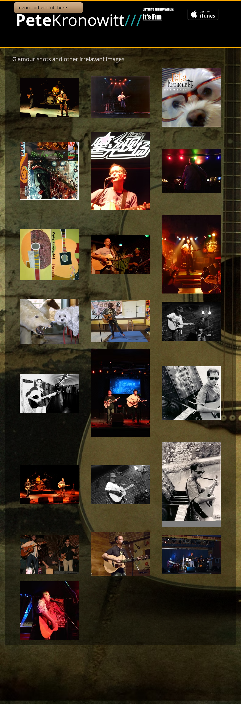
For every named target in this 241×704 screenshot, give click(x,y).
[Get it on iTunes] (203, 14)
